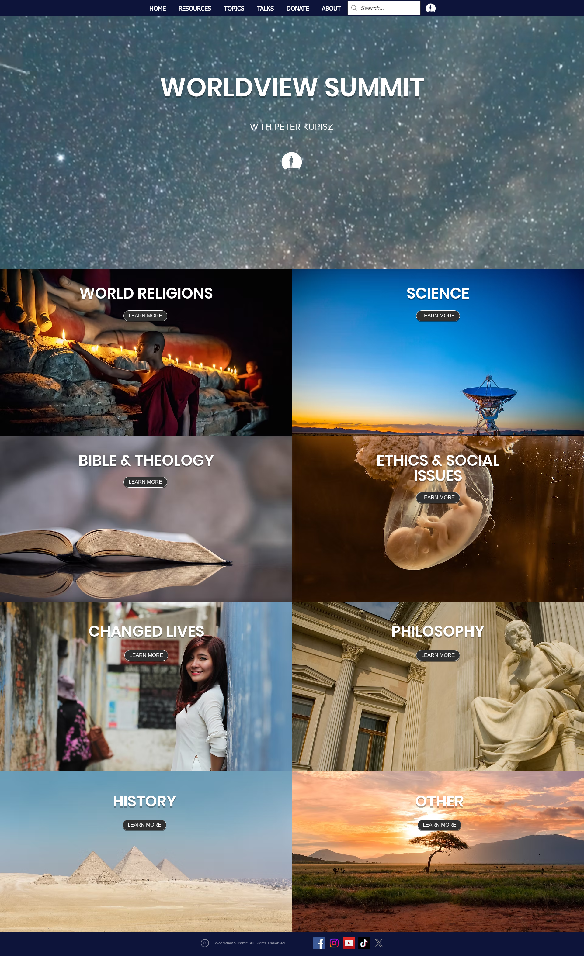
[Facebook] (319, 943)
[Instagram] (334, 943)
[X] (379, 943)
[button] (194, 9)
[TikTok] (364, 943)
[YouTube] (349, 943)
